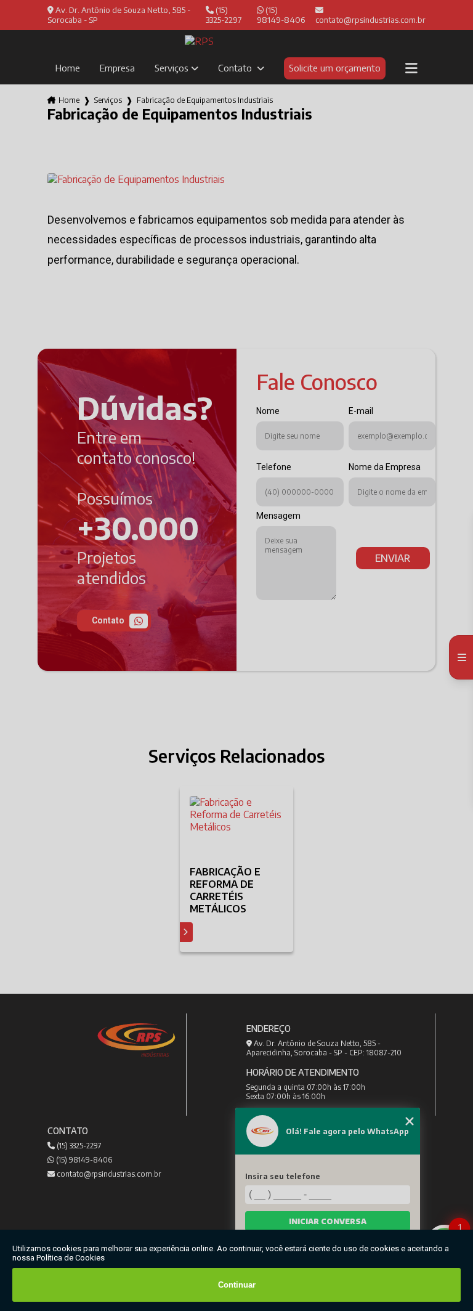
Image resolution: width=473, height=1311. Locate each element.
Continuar (237, 1284)
